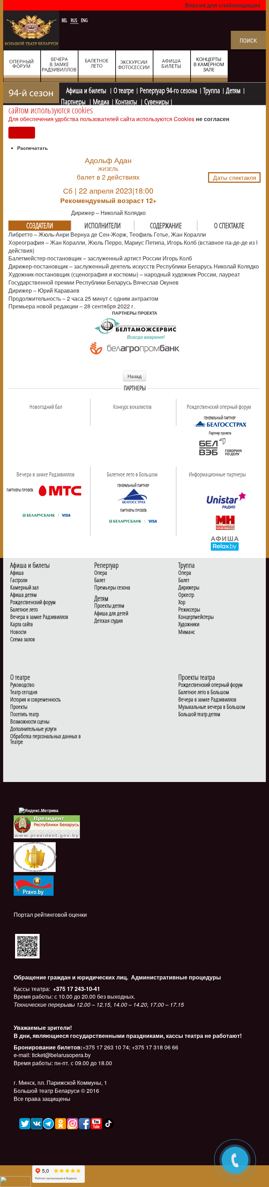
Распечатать (32, 147)
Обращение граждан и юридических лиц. (71, 977)
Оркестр (186, 595)
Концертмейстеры (196, 617)
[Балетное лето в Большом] (133, 495)
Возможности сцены (29, 721)
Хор (181, 602)
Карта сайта (21, 624)
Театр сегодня (23, 692)
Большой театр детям (199, 714)
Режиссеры (189, 609)
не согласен (212, 119)
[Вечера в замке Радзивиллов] (60, 490)
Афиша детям (23, 595)
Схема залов (22, 639)
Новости (18, 632)
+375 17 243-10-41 (75, 989)
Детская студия (108, 620)
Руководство (22, 684)
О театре (123, 89)
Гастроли (18, 580)
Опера (100, 572)
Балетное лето (24, 609)
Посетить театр (24, 714)
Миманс (186, 632)
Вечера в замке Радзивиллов (39, 617)
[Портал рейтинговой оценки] (27, 945)
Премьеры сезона (112, 587)
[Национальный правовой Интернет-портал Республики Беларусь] (34, 885)
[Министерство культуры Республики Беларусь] (35, 856)
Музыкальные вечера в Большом (211, 707)
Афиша (17, 572)
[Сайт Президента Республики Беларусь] (47, 826)
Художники (188, 624)
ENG (84, 20)
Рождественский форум (33, 602)
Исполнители (102, 225)
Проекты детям (109, 605)
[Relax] (225, 542)
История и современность (35, 699)
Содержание (166, 225)
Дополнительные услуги (33, 729)
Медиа (101, 101)
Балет (99, 580)
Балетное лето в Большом (203, 692)
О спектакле (229, 225)
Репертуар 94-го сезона (168, 89)
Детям (233, 89)
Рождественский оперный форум (210, 684)
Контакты (126, 101)
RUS (74, 20)
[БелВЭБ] (220, 447)
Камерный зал (24, 587)
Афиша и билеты (87, 89)
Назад (134, 375)
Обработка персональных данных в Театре (45, 739)
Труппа (211, 89)
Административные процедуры (175, 977)
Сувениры (156, 101)
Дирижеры (188, 587)
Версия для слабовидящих (223, 5)
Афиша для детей (111, 613)
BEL (65, 20)
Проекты (18, 707)
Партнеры (74, 101)
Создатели (39, 225)
